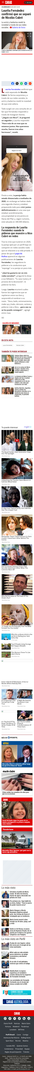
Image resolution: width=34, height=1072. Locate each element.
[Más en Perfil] (13, 737)
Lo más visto (8, 887)
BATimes (21, 1030)
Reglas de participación (13, 1052)
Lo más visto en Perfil (13, 939)
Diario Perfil (8, 1023)
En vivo (29, 2)
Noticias (17, 1023)
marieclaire (17, 771)
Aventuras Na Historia (11, 1038)
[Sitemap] (28, 1018)
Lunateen (13, 1030)
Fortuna (8, 1026)
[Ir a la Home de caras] (8, 3)
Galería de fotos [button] (18, 27)
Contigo (25, 1035)
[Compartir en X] (17, 83)
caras (17, 799)
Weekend (16, 1026)
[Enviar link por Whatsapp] (21, 83)
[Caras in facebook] (9, 1018)
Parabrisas (25, 1026)
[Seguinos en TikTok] (19, 1018)
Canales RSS (10, 1046)
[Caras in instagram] (5, 1018)
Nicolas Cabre (20, 345)
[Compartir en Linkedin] (25, 83)
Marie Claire (26, 1023)
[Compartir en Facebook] (12, 83)
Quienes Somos (22, 1046)
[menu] (3, 2)
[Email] (30, 83)
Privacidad (19, 1049)
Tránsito (26, 1052)
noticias (17, 743)
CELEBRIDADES (6, 7)
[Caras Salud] (17, 994)
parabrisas (17, 829)
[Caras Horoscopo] (17, 1003)
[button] (17, 43)
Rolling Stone (26, 1038)
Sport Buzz (10, 1041)
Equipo (27, 1049)
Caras (19, 1035)
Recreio (18, 1041)
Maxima (25, 1041)
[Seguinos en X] (14, 1018)
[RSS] (24, 1018)
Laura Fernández (7, 345)
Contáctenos (8, 1049)
